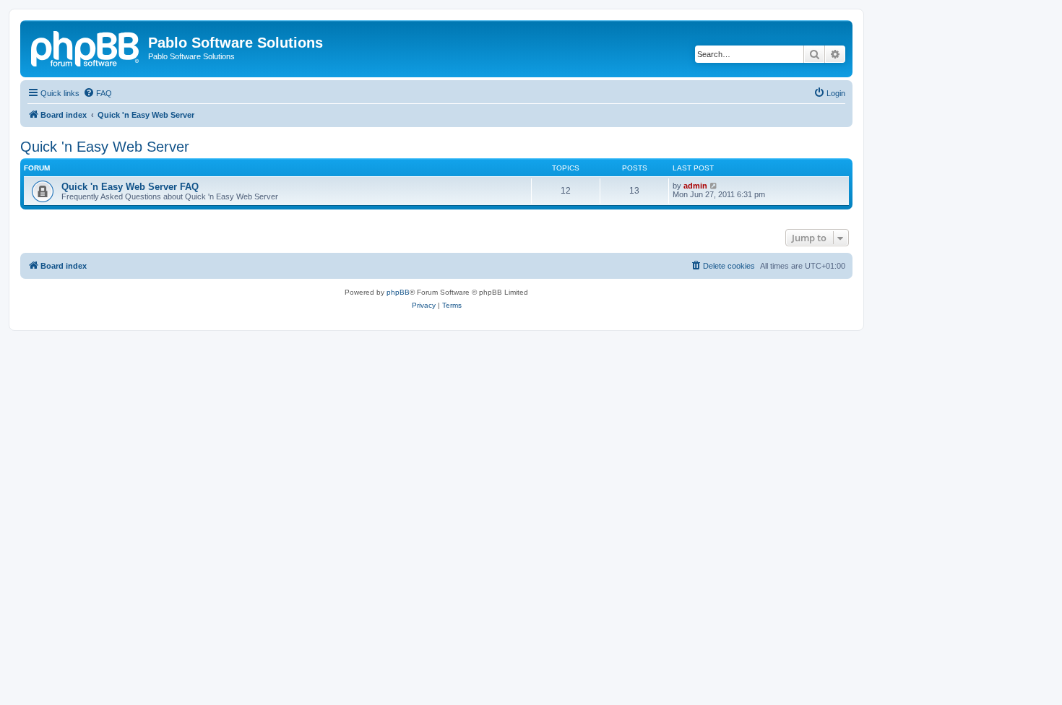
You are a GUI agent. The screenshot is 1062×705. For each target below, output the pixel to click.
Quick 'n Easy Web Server (104, 147)
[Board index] (86, 47)
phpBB (398, 292)
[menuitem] (97, 93)
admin (695, 185)
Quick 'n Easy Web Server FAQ (130, 186)
